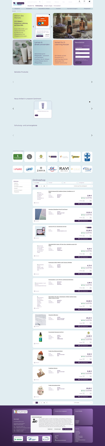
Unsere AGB (77, 433)
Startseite (48, 1)
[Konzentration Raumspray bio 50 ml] (40, 336)
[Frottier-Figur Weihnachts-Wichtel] (40, 355)
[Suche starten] (39, 2)
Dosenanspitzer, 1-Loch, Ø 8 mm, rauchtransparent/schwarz (61, 279)
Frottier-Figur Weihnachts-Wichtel (56, 351)
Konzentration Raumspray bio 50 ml (56, 332)
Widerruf (77, 434)
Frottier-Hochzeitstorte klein (54, 385)
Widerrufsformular (79, 436)
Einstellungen (58, 429)
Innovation (57, 6)
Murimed (14, 11)
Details (17, 115)
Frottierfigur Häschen (53, 368)
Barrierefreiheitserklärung (80, 439)
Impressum (77, 438)
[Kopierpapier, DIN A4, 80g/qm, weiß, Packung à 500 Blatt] (40, 267)
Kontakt (70, 1)
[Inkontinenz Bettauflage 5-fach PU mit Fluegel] (40, 214)
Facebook (77, 421)
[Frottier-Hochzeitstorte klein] (40, 390)
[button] (22, 26)
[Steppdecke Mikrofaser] (40, 319)
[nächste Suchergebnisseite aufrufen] (47, 186)
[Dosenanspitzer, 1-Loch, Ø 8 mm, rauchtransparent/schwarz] (40, 284)
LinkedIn (77, 422)
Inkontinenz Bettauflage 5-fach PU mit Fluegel (58, 209)
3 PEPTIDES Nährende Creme (23, 111)
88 (44, 186)
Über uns (57, 1)
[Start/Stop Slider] (49, 14)
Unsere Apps (48, 6)
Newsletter (77, 431)
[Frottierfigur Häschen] (40, 373)
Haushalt (16, 188)
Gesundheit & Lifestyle (18, 186)
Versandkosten (47, 36)
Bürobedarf (16, 184)
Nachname (77, 55)
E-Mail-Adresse (79, 47)
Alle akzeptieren (68, 429)
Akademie (31, 6)
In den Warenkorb (84, 203)
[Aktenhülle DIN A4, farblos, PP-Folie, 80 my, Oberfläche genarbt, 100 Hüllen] (40, 249)
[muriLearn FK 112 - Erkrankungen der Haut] (40, 231)
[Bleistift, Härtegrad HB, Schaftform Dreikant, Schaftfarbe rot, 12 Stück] (40, 196)
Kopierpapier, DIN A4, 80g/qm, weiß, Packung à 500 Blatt (60, 262)
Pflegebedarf (16, 191)
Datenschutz (77, 432)
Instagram (77, 420)
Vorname (77, 51)
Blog (64, 1)
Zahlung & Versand (78, 437)
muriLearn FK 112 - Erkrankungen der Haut (57, 226)
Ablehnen (50, 429)
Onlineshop (39, 5)
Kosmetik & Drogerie (18, 190)
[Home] (18, 4)
